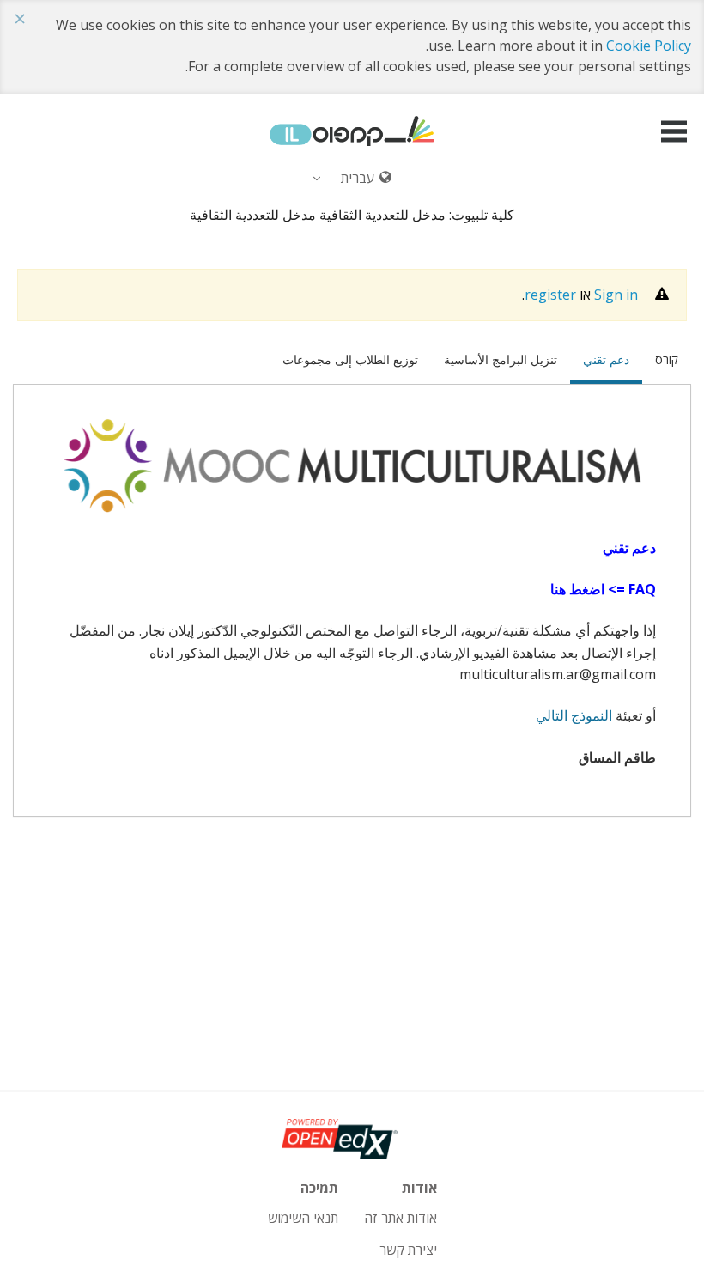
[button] (674, 131)
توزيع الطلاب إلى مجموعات (350, 359)
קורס (666, 359)
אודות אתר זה (400, 1217)
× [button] (20, 19)
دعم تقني (599, 359)
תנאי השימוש (303, 1217)
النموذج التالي (574, 715)
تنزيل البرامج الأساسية (500, 359)
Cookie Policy (648, 45)
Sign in (616, 294)
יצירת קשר (408, 1249)
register (550, 294)
